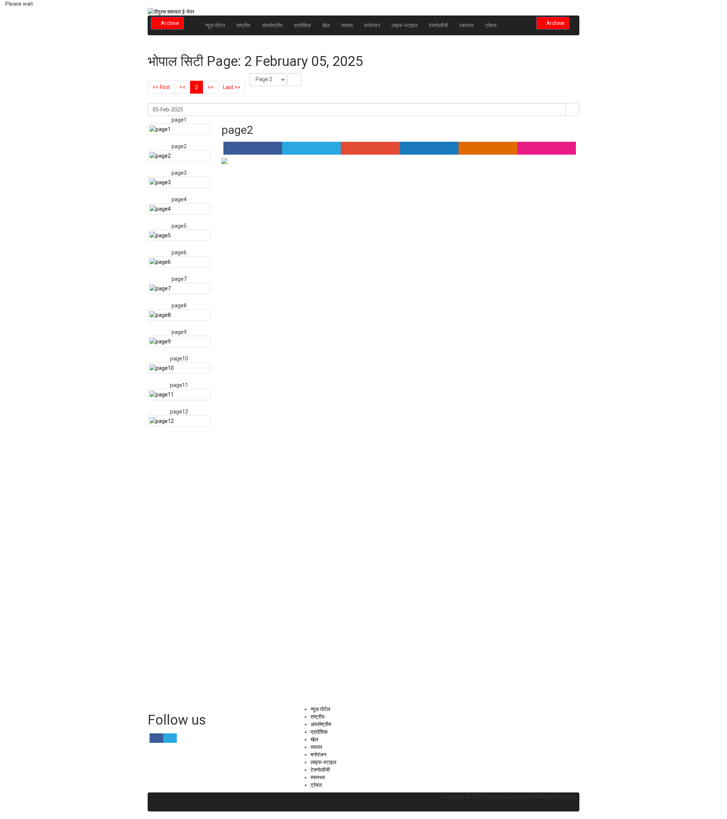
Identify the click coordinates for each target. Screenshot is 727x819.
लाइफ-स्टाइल (404, 25)
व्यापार (347, 25)
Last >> (231, 87)
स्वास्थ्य (466, 25)
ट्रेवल (490, 25)
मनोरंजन (372, 25)
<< (182, 87)
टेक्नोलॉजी (438, 25)
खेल (326, 25)
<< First (161, 87)
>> (210, 87)
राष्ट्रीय (243, 25)
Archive (169, 23)
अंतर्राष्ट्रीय (272, 25)
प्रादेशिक (302, 25)
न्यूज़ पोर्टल (215, 25)
